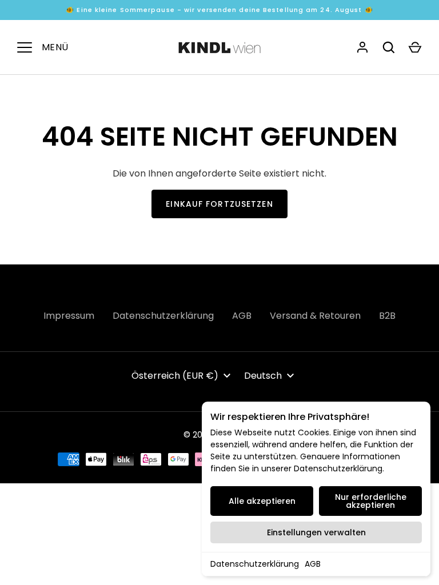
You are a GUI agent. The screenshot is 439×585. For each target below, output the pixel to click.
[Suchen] (388, 47)
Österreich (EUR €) (174, 375)
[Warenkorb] (415, 47)
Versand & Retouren (315, 315)
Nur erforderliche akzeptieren (370, 501)
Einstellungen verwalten (316, 532)
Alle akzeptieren (262, 501)
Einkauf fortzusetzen (219, 204)
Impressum (68, 315)
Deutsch (263, 375)
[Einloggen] (362, 47)
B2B (387, 315)
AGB (313, 564)
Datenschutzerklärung (254, 564)
